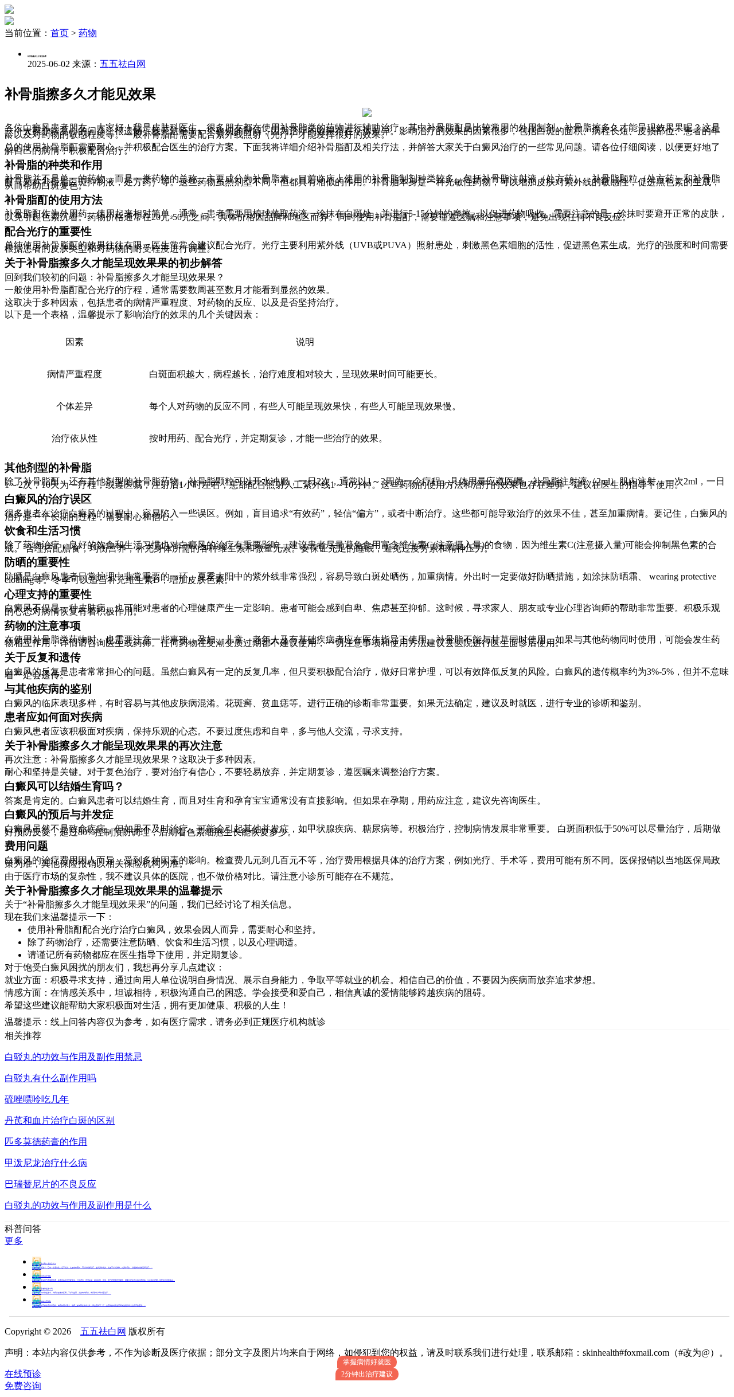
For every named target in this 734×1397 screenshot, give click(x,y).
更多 (14, 1241)
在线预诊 (23, 1374)
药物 (88, 33)
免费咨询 (23, 1386)
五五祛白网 (123, 64)
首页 (59, 33)
